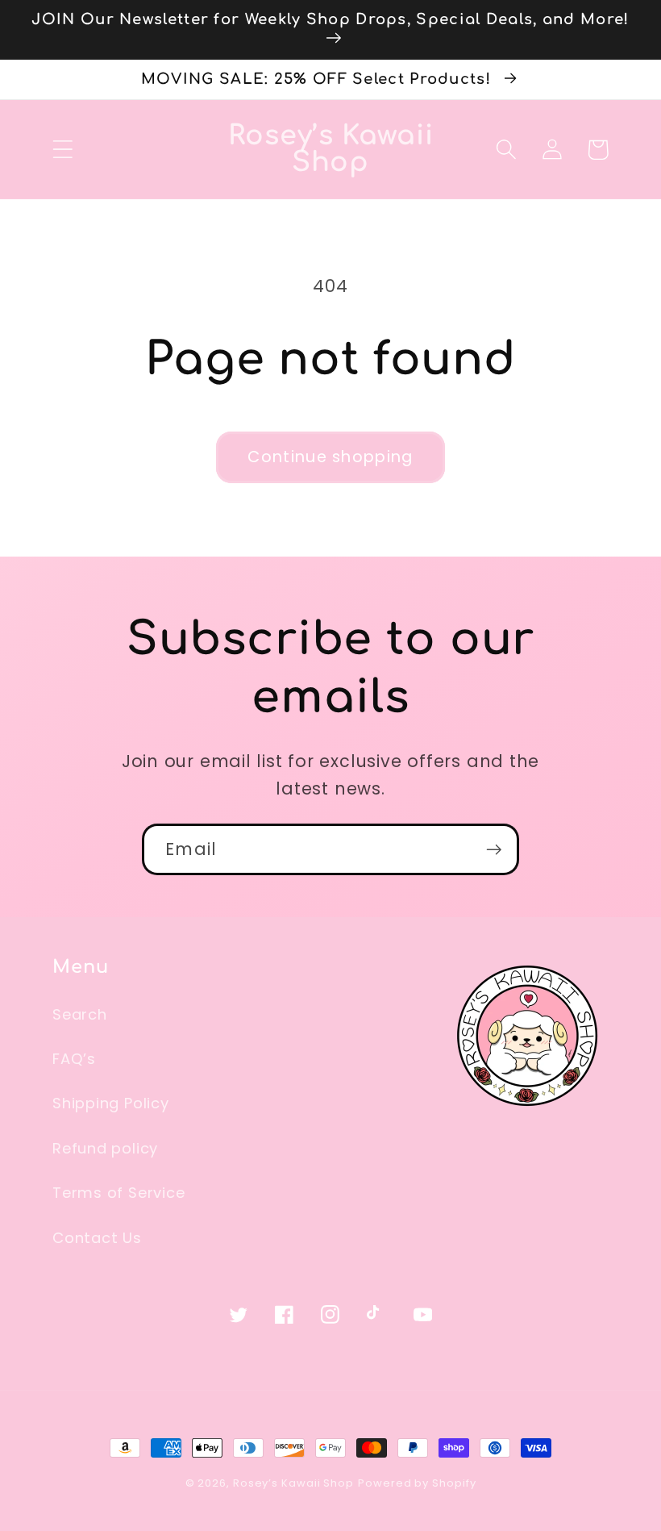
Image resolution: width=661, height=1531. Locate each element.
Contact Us (97, 1238)
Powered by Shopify (417, 1483)
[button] (62, 150)
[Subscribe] (494, 850)
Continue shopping (330, 457)
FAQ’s (74, 1059)
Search (79, 1014)
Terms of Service (118, 1193)
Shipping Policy (110, 1103)
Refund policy (105, 1148)
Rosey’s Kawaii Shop (293, 1483)
